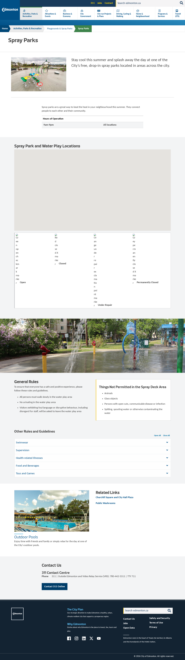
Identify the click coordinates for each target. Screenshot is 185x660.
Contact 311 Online (54, 586)
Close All (166, 436)
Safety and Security (159, 618)
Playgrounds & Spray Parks (59, 29)
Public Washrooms (105, 503)
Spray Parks (83, 29)
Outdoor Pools (26, 537)
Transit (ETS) (178, 15)
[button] (95, 178)
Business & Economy (67, 15)
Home (5, 29)
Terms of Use (156, 623)
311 (93, 3)
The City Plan (75, 609)
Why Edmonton (76, 624)
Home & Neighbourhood (142, 15)
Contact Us (129, 619)
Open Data (129, 628)
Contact (109, 3)
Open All (157, 436)
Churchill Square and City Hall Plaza (114, 497)
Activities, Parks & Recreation (30, 15)
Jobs (99, 3)
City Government (85, 15)
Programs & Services (163, 15)
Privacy (153, 627)
